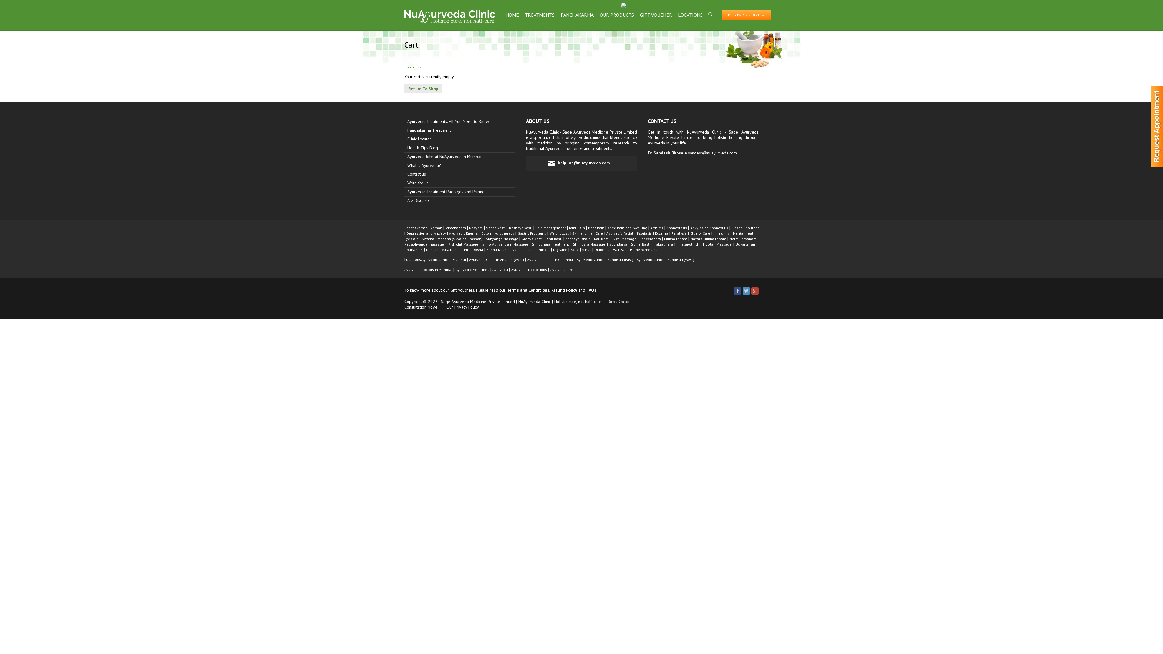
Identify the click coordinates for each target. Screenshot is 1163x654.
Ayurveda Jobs (562, 269)
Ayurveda (500, 269)
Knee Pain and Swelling (627, 228)
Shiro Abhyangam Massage (505, 244)
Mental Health (745, 233)
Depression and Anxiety (426, 233)
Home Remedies (643, 249)
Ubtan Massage (718, 244)
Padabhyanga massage (424, 244)
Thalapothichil (689, 244)
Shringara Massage (589, 244)
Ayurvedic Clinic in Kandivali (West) (665, 259)
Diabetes (602, 249)
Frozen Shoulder (745, 228)
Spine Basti (640, 244)
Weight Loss (559, 233)
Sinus (586, 249)
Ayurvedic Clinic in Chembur (550, 259)
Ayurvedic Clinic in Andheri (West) (496, 259)
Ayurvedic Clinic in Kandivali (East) (605, 259)
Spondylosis (677, 228)
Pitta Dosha (473, 249)
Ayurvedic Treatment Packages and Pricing (446, 191)
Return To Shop (423, 88)
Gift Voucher (656, 15)
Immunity (721, 233)
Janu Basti (554, 238)
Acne (575, 249)
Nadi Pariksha (523, 249)
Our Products (617, 15)
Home (512, 15)
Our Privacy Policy (462, 307)
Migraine (560, 249)
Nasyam (476, 228)
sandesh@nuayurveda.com (712, 153)
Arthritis (657, 228)
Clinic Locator (419, 139)
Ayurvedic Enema (463, 233)
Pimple (544, 249)
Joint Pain (577, 228)
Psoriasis (644, 233)
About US (538, 121)
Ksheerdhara (650, 238)
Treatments (540, 15)
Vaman (436, 228)
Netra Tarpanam (743, 238)
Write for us (418, 183)
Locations (690, 15)
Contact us (416, 174)
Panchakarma (577, 15)
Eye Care (411, 238)
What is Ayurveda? (424, 165)
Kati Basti (601, 238)
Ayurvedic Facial (619, 233)
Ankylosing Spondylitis (709, 228)
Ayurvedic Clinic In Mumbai (444, 259)
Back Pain (596, 228)
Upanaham (413, 249)
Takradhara (663, 244)
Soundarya (618, 244)
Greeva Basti (532, 238)
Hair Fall (620, 249)
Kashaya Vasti (520, 228)
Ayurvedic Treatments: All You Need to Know (448, 121)
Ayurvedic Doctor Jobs (529, 269)
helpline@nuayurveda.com (584, 163)
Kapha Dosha (497, 249)
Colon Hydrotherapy (497, 233)
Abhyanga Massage (502, 238)
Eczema (661, 233)
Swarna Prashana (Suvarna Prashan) (452, 238)
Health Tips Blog (422, 147)
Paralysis (679, 233)
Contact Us (662, 121)
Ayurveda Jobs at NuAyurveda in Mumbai (444, 156)
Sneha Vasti (495, 228)
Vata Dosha (451, 249)
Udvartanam (746, 244)
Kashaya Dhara (578, 238)
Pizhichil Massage (463, 244)
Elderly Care (700, 233)
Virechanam (456, 228)
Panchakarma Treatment (429, 130)
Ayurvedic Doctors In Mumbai (428, 269)
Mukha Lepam (675, 238)
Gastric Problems (532, 233)
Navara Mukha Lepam (708, 238)
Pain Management (550, 228)
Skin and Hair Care (587, 233)
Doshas (432, 249)
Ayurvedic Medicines (472, 269)
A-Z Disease (418, 200)
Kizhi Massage (624, 238)
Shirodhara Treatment (550, 244)
